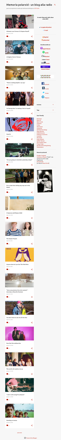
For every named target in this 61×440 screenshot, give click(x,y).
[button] (32, 37)
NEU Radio (36, 8)
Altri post (19, 432)
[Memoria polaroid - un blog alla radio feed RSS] (43, 37)
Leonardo (39, 136)
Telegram (46, 97)
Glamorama (40, 126)
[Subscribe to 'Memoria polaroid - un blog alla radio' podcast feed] (42, 40)
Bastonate (39, 118)
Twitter (47, 93)
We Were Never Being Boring (44, 145)
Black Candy (40, 122)
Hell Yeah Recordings (42, 130)
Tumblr (47, 89)
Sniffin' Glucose (40, 141)
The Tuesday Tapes (41, 142)
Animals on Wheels (41, 157)
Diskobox (39, 123)
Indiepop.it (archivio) (42, 134)
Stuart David (46, 163)
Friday (38, 125)
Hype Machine (40, 131)
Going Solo (39, 128)
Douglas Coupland (41, 155)
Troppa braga (40, 144)
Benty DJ (39, 120)
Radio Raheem (40, 139)
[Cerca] (55, 5)
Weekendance (40, 147)
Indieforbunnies (41, 133)
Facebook (46, 84)
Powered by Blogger (31, 438)
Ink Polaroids (40, 161)
